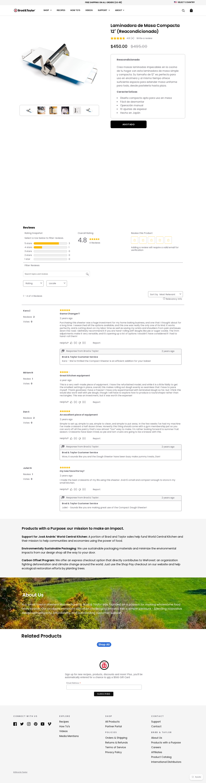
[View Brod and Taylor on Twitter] (22, 724)
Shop (46, 10)
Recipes (61, 10)
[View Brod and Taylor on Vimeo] (49, 724)
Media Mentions (69, 736)
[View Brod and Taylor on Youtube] (42, 724)
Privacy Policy (113, 752)
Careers (156, 747)
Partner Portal (113, 726)
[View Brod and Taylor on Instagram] (29, 724)
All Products (112, 721)
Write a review (144, 38)
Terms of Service (115, 747)
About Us (156, 737)
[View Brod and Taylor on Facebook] (15, 724)
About (118, 10)
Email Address (73, 683)
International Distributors (166, 762)
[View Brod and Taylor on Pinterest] (35, 724)
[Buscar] (183, 11)
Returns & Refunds (116, 742)
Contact (156, 726)
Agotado (128, 124)
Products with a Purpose (166, 742)
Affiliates (156, 752)
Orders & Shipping (116, 737)
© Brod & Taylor (20, 772)
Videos (89, 10)
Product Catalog (161, 757)
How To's (75, 10)
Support (103, 10)
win (109, 677)
